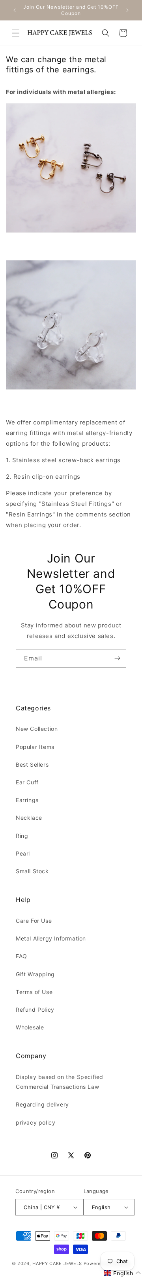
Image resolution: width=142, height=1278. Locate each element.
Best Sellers (32, 764)
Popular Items (35, 746)
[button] (15, 33)
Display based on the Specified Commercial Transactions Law (59, 1081)
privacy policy (35, 1122)
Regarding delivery (42, 1104)
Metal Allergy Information (51, 938)
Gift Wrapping (35, 974)
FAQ (21, 956)
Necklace (29, 817)
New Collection (37, 728)
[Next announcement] (127, 10)
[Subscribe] (117, 658)
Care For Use (34, 920)
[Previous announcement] (14, 10)
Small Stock (32, 871)
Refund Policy (35, 1009)
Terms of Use (34, 991)
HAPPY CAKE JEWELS (57, 1263)
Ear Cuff (27, 782)
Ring (22, 835)
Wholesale (30, 1027)
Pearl (23, 853)
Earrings (27, 800)
